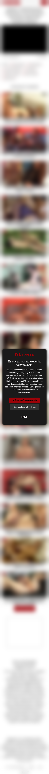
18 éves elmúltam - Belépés (24, 400)
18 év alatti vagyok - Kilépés (24, 407)
